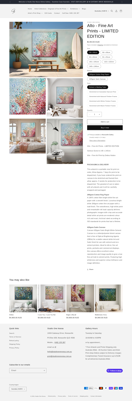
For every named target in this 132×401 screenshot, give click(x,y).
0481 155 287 (60, 342)
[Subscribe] (44, 370)
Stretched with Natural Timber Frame (104, 97)
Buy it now (105, 128)
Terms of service (73, 396)
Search (11, 333)
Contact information (96, 396)
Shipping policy (84, 396)
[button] (51, 9)
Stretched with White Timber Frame (103, 101)
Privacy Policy (14, 348)
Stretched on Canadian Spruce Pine (103, 92)
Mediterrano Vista (101, 315)
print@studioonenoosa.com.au (59, 356)
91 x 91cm (106, 57)
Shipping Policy (14, 344)
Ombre (11, 315)
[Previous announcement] (10, 2)
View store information (97, 140)
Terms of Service (15, 337)
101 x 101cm (94, 62)
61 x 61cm (93, 57)
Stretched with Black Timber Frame (103, 106)
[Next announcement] (122, 2)
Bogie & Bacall (71, 315)
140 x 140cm (94, 66)
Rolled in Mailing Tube (97, 87)
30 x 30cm (93, 52)
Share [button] (91, 269)
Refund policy (14, 340)
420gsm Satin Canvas (97, 79)
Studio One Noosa (40, 396)
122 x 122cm (109, 62)
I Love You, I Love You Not (47, 315)
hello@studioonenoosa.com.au (59, 352)
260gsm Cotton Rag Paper (99, 74)
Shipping (100, 45)
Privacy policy (62, 396)
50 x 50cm (106, 52)
